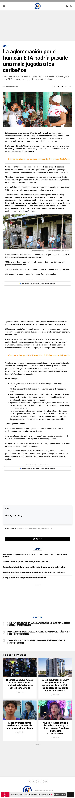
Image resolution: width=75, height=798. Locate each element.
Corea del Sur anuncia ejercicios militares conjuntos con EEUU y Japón (26, 562)
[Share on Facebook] (54, 86)
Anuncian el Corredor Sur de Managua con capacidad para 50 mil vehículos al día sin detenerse (34, 572)
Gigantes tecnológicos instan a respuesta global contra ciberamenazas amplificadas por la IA (34, 567)
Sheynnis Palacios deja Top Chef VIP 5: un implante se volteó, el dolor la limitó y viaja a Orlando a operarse (35, 555)
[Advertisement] (37, 25)
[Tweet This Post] (58, 86)
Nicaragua (37, 528)
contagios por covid (22, 528)
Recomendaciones (46, 528)
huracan (31, 528)
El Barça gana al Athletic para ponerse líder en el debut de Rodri (24, 577)
